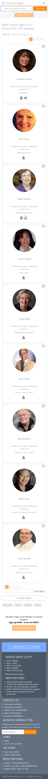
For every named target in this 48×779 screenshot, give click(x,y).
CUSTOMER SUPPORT (13, 704)
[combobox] (24, 591)
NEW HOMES (7, 605)
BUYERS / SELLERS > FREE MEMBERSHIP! (20, 766)
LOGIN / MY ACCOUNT (13, 744)
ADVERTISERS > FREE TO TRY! (16, 769)
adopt (24, 62)
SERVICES (37, 605)
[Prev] (27, 39)
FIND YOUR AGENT (12, 752)
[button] (38, 3)
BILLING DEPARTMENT (13, 716)
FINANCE (18, 605)
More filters (23, 15)
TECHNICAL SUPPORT (13, 707)
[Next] (44, 39)
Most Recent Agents (20, 34)
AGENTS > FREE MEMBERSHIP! (16, 763)
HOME (6, 741)
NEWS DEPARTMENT (12, 713)
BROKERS (28, 605)
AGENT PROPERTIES (12, 755)
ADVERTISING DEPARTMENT (15, 710)
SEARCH (39, 8)
